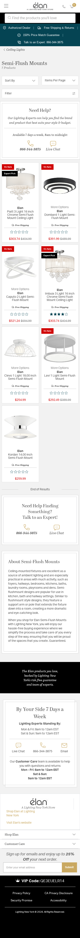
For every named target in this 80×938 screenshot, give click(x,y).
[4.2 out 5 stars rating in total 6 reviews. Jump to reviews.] (60, 314)
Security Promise (21, 900)
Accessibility (58, 900)
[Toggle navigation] (6, 6)
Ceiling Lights (15, 49)
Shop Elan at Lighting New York (20, 813)
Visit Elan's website (19, 822)
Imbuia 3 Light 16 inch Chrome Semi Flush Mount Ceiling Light (59, 297)
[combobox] (40, 18)
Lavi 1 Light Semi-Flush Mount (59, 377)
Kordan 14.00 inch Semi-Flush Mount (20, 456)
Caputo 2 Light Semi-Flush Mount (20, 298)
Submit (69, 867)
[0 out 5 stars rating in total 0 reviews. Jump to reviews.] (20, 232)
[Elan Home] (40, 6)
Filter (8, 93)
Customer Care (15, 844)
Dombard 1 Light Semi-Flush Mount (59, 216)
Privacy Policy (21, 893)
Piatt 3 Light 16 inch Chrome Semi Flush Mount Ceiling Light (20, 215)
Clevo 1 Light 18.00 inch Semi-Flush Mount (20, 377)
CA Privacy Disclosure (59, 893)
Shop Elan (12, 834)
